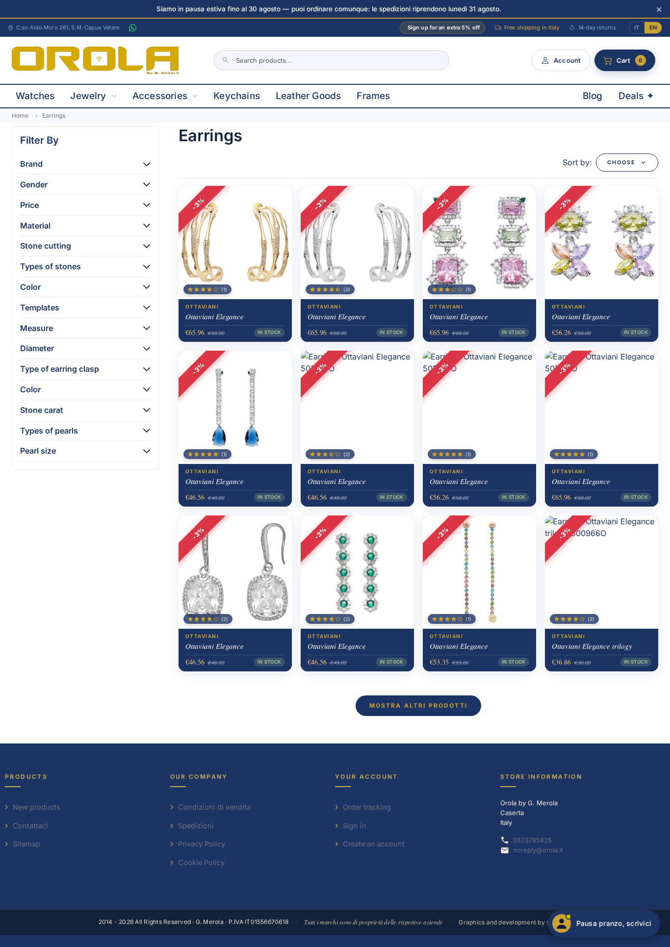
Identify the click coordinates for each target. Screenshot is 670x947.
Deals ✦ (636, 96)
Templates (39, 307)
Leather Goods (308, 96)
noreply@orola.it (538, 850)
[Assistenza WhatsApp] (132, 28)
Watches (35, 96)
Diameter (37, 348)
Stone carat (41, 410)
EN (653, 27)
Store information (541, 776)
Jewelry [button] (88, 96)
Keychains (236, 96)
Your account (366, 776)
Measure (36, 328)
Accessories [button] (159, 96)
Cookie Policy (201, 862)
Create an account (374, 844)
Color (30, 287)
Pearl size (38, 451)
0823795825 (532, 840)
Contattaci (30, 825)
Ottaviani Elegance (214, 316)
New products (36, 807)
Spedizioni (196, 825)
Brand (31, 164)
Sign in (354, 825)
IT (636, 27)
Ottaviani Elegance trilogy (592, 645)
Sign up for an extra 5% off (444, 27)
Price (29, 205)
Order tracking (367, 807)
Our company (199, 776)
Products (26, 776)
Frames (373, 96)
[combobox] (331, 60)
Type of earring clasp (59, 369)
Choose (621, 162)
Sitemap (26, 844)
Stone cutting (45, 246)
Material (35, 225)
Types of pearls (49, 430)
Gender (34, 184)
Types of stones (50, 266)
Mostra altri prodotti (418, 705)
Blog (593, 96)
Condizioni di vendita (214, 807)
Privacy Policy (201, 844)
